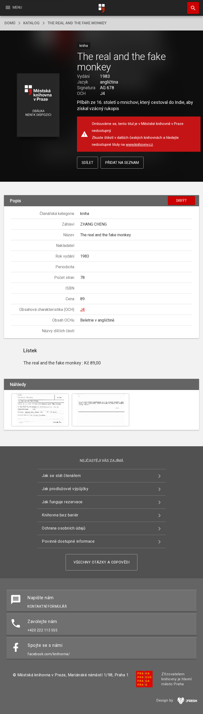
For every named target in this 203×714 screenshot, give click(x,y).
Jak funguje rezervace (62, 502)
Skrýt (181, 201)
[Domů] (101, 8)
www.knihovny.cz (139, 144)
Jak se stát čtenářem (61, 475)
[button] (38, 105)
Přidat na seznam (122, 162)
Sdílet (87, 162)
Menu (13, 7)
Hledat (191, 8)
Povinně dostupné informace (68, 541)
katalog (31, 23)
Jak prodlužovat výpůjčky (65, 488)
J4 (82, 309)
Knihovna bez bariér (60, 515)
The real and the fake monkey (77, 23)
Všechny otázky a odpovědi (102, 562)
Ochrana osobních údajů (63, 528)
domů (9, 23)
